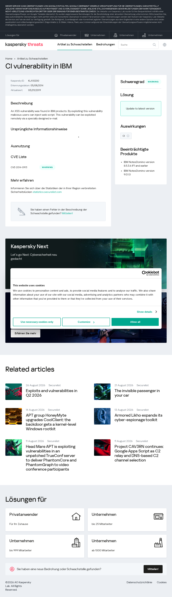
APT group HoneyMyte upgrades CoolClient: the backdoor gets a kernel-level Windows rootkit (51, 422)
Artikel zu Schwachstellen (74, 44)
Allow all (135, 321)
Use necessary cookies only (37, 321)
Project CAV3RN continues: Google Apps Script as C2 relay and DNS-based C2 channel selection (139, 453)
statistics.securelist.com (47, 192)
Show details (144, 311)
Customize (84, 321)
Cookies (162, 582)
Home (8, 58)
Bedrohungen (105, 44)
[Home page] (25, 45)
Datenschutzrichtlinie (139, 582)
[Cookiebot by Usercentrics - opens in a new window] (144, 273)
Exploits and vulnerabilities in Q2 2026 (51, 393)
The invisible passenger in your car (137, 393)
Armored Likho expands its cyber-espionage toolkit (138, 417)
